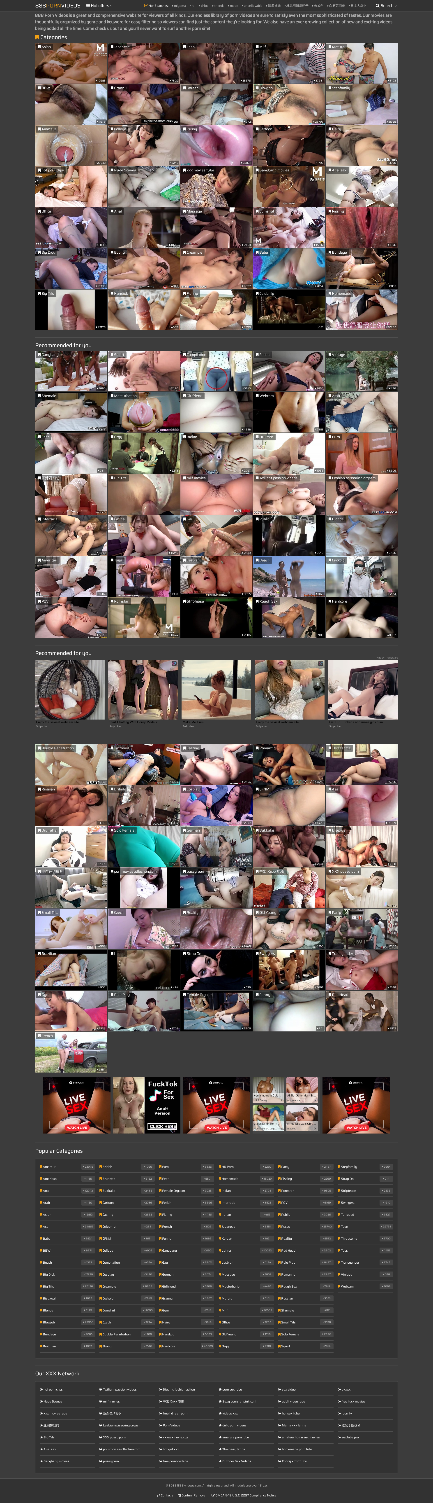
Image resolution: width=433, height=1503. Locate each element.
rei (193, 5)
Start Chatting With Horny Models (133, 722)
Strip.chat (42, 726)
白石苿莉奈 (337, 5)
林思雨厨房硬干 (297, 5)
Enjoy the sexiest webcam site (57, 722)
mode (233, 5)
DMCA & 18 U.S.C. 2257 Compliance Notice (245, 1495)
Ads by (387, 657)
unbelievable (253, 5)
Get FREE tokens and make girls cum (356, 722)
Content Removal (193, 1495)
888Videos (58, 5)
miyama (179, 5)
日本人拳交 (358, 5)
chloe (204, 5)
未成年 (318, 5)
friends (219, 5)
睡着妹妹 (274, 5)
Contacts (166, 1495)
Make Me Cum (193, 722)
